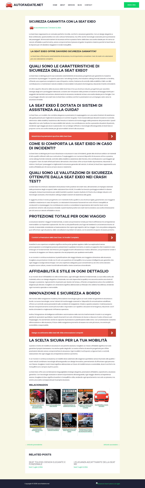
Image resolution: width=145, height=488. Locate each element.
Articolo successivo (112, 444)
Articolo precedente (33, 444)
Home (55, 5)
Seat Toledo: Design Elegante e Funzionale (47, 463)
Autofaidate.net (28, 5)
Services (71, 5)
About (62, 5)
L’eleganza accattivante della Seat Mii (94, 463)
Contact (88, 5)
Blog (80, 5)
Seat (30, 467)
